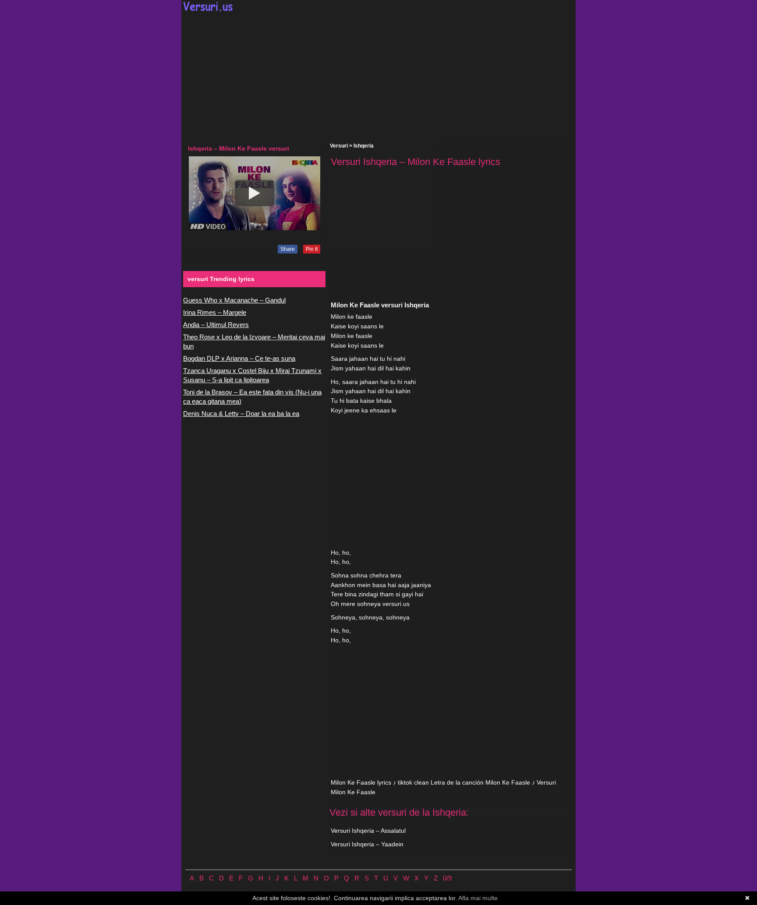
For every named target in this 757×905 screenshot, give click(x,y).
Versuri (339, 146)
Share (287, 249)
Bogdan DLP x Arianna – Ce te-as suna (239, 358)
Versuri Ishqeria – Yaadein (367, 844)
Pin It (312, 249)
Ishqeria (364, 146)
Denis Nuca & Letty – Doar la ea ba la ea (241, 413)
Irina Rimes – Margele (214, 312)
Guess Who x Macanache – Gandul (234, 300)
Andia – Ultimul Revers (216, 324)
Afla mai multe (478, 897)
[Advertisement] (378, 77)
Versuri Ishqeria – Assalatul (368, 830)
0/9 (447, 878)
